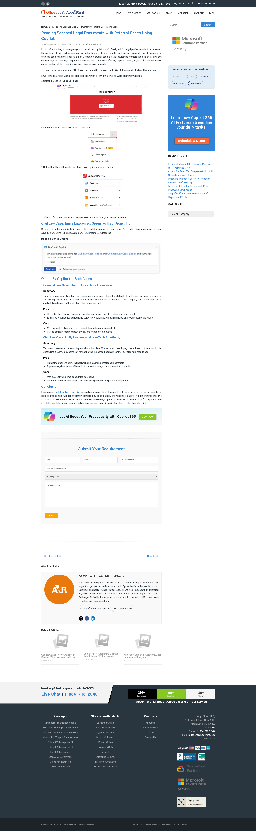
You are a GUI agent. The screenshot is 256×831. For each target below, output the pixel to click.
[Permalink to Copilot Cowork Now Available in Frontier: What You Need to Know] (60, 641)
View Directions (208, 739)
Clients (150, 732)
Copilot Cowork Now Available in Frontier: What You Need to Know (58, 656)
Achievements (150, 727)
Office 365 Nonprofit (60, 761)
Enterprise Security (105, 757)
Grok (192, 76)
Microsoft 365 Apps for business (60, 727)
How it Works (134, 13)
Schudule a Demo (191, 141)
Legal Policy (137, 825)
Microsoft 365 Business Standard (60, 732)
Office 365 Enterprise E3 (60, 747)
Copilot (80, 45)
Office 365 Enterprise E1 (60, 742)
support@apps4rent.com (202, 734)
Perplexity (196, 83)
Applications (153, 13)
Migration (183, 13)
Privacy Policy (151, 825)
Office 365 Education (60, 766)
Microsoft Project (105, 737)
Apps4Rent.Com (69, 825)
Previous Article (51, 556)
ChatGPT (178, 76)
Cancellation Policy (167, 825)
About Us (199, 13)
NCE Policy (182, 825)
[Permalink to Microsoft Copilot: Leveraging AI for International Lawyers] (143, 641)
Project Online (105, 742)
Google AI (178, 83)
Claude (205, 76)
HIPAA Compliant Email (105, 766)
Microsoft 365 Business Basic (60, 722)
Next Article (154, 556)
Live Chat (183, 3)
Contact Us (150, 737)
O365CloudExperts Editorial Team (101, 576)
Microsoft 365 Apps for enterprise (60, 737)
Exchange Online (105, 722)
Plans (169, 13)
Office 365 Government (60, 757)
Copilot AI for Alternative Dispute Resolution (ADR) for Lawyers (101, 655)
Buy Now (147, 416)
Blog (212, 13)
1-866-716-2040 (205, 3)
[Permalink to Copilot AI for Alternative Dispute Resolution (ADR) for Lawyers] (101, 640)
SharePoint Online (105, 727)
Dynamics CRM (105, 747)
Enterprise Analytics (105, 761)
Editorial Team (94, 45)
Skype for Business (105, 732)
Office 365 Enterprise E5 (60, 752)
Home (118, 13)
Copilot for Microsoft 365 (66, 392)
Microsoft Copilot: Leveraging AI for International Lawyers (142, 656)
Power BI (105, 752)
